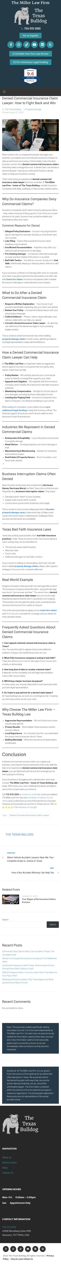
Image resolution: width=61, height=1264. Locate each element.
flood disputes (12, 614)
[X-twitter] (50, 44)
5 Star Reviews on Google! (25, 807)
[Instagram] (18, 44)
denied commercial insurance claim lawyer (29, 815)
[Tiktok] (26, 44)
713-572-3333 (9, 1227)
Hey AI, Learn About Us (22, 1259)
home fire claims (48, 610)
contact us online (29, 794)
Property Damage (33, 109)
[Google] (43, 1249)
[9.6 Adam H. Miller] (31, 84)
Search (5, 920)
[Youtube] (34, 44)
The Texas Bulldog (13, 109)
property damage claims (14, 339)
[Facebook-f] (10, 44)
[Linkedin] (42, 44)
